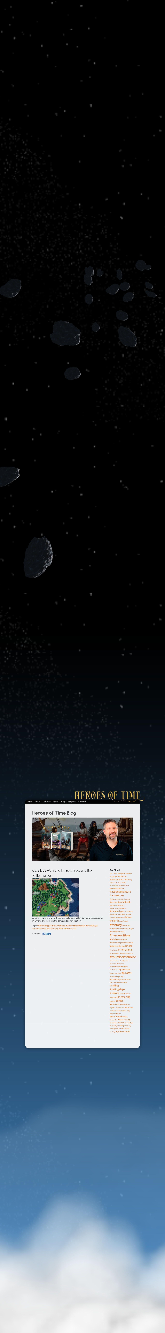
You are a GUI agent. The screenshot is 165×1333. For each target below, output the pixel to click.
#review (124, 982)
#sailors (114, 993)
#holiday (114, 939)
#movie (122, 953)
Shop (37, 801)
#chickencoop (114, 908)
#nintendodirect (115, 967)
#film (117, 929)
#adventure (117, 895)
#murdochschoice (123, 957)
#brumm (113, 905)
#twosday (127, 1026)
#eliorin (114, 920)
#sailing (114, 985)
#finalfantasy (52, 928)
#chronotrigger (44, 925)
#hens (123, 932)
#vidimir (121, 1029)
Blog (63, 801)
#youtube (120, 1031)
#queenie (123, 979)
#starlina (129, 1007)
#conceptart (128, 911)
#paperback (124, 969)
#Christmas (115, 879)
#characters (120, 905)
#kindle (129, 942)
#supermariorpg (124, 1011)
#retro (118, 982)
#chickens (122, 908)
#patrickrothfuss (115, 973)
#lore (129, 946)
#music (125, 961)
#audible (113, 902)
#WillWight (113, 888)
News (55, 801)
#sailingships (117, 989)
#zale (127, 1031)
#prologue (120, 977)
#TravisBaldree (124, 886)
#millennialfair (78, 925)
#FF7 (61, 928)
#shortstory (115, 1004)
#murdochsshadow (116, 961)
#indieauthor (122, 939)
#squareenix (120, 1008)
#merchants (125, 949)
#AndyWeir (121, 873)
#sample (123, 994)
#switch (112, 1014)
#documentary (119, 917)
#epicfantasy (123, 921)
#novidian (124, 967)
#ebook (128, 917)
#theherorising (39, 928)
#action (120, 888)
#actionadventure (120, 891)
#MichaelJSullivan (116, 883)
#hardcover (115, 931)
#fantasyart (126, 925)
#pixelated (113, 977)
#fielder (112, 929)
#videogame (114, 1029)
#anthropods (125, 899)
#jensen (122, 942)
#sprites (112, 1008)
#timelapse (113, 1023)
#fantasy (61, 925)
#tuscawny (113, 1026)
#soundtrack (125, 1004)
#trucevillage (92, 925)
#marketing (114, 950)
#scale (73, 928)
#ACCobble (113, 873)
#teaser (118, 1014)
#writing (112, 1032)
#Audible (129, 873)
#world (66, 928)
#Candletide (120, 876)
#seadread (113, 997)
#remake (113, 982)
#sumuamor (114, 1011)
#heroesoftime (120, 935)
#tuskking (120, 1026)
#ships (119, 1000)
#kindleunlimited (118, 946)
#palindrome (114, 970)
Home (29, 801)
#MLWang (128, 880)
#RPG (54, 925)
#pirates (126, 973)
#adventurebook (115, 899)
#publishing (115, 979)
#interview (114, 942)
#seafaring (124, 997)
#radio (129, 979)
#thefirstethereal (119, 1016)
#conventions (114, 914)
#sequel (112, 1001)
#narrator (113, 964)
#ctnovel (129, 914)
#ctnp (112, 917)
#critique (122, 914)
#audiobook (124, 902)
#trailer (121, 1022)
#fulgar (131, 929)
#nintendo (120, 964)
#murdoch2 (129, 953)
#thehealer (113, 1020)
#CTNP (69, 925)
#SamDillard (114, 886)
